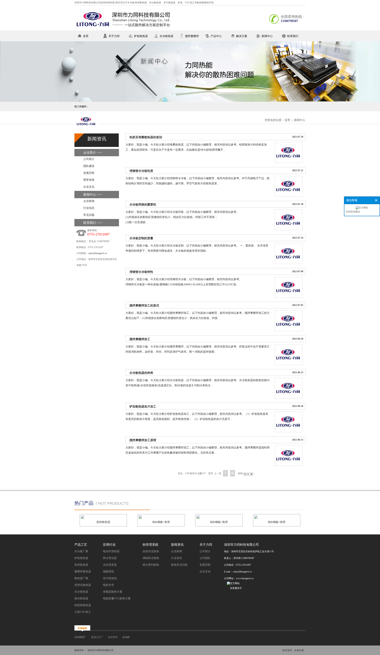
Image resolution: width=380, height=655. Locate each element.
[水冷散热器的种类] (288, 397)
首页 (85, 36)
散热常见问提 (179, 564)
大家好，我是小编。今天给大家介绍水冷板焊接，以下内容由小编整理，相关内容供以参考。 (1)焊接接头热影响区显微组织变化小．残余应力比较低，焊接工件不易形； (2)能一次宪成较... (182, 217)
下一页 (225, 473)
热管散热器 (81, 564)
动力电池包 (110, 578)
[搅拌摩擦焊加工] (288, 364)
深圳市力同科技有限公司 (241, 544)
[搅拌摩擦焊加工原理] (288, 465)
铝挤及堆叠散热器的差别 (145, 137)
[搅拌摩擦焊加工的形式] (288, 330)
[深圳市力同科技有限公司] (123, 29)
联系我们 (292, 36)
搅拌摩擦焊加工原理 (142, 440)
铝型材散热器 (82, 605)
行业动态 (88, 208)
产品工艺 (80, 544)
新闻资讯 (177, 544)
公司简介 (88, 159)
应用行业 (109, 544)
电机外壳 (108, 585)
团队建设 (88, 166)
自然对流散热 (150, 551)
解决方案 (241, 36)
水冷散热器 (166, 36)
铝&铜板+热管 (161, 522)
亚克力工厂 (97, 637)
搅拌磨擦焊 (192, 36)
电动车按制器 (111, 551)
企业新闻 (88, 201)
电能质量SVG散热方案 (117, 598)
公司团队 (205, 558)
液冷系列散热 (150, 564)
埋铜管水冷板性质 (141, 170)
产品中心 (216, 36)
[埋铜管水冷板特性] (288, 296)
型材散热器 (103, 522)
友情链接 (82, 628)
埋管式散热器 (82, 585)
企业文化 (88, 186)
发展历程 (88, 172)
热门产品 (83, 503)
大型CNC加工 (82, 611)
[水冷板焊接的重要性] (288, 229)
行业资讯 (176, 558)
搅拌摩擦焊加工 (139, 339)
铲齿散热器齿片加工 (142, 406)
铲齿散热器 (141, 36)
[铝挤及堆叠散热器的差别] (288, 162)
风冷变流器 (110, 558)
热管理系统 (150, 544)
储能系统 (108, 571)
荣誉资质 (88, 179)
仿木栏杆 (113, 637)
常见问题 (88, 214)
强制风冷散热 (150, 558)
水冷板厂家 (81, 551)
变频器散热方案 (112, 591)
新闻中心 (267, 36)
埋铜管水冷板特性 (141, 271)
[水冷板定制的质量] (288, 263)
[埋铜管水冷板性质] (288, 195)
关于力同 (114, 36)
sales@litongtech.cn (97, 253)
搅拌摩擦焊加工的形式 (144, 305)
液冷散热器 (81, 598)
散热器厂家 (81, 578)
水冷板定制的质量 (141, 238)
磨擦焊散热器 (82, 571)
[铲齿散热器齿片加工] (288, 431)
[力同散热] (86, 122)
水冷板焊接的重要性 (142, 204)
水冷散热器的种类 (141, 372)
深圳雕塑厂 (80, 637)
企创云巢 (299, 650)
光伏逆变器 (110, 564)
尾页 (232, 473)
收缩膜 (126, 637)
